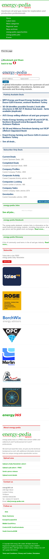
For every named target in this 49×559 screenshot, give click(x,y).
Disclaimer (36, 553)
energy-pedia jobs (13, 35)
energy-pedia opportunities (16, 32)
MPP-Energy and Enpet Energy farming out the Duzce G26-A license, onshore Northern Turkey (25, 101)
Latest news (10, 21)
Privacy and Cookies (25, 553)
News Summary (8, 516)
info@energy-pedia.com (15, 501)
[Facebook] (6, 535)
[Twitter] (4, 535)
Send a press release (10, 471)
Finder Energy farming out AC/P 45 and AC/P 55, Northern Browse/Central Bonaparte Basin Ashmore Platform (25, 122)
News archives (11, 29)
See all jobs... (9, 212)
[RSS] (4, 512)
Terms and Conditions (10, 553)
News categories (12, 24)
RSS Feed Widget (27, 210)
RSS (6, 512)
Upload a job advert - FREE (12, 468)
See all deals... (9, 142)
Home (8, 18)
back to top (7, 64)
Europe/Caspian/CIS (10, 520)
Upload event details (10, 475)
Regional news (12, 26)
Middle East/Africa (9, 523)
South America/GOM (10, 531)
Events (9, 37)
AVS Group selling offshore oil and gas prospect (25, 115)
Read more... (40, 229)
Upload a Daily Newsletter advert (14, 464)
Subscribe (7, 261)
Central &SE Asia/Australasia (13, 527)
